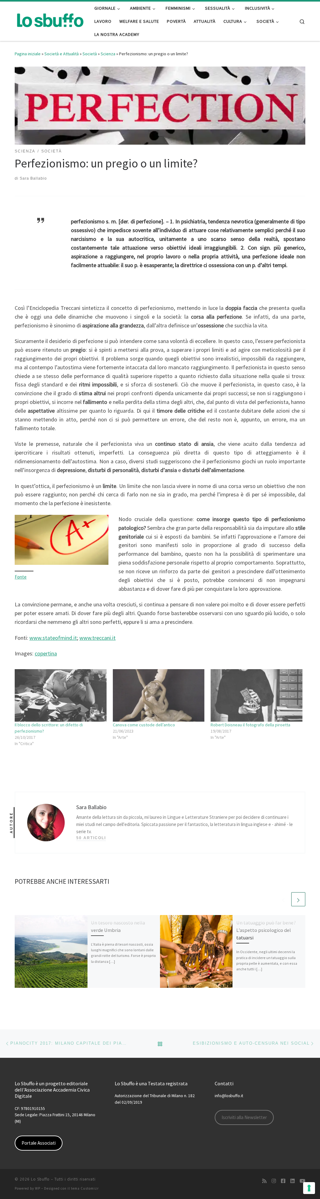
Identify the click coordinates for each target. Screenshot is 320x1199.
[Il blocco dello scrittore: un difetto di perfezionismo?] (61, 695)
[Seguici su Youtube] (302, 1181)
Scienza (108, 54)
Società (89, 54)
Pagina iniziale (28, 54)
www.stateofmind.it (53, 637)
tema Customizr (85, 1188)
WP (37, 1188)
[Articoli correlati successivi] (298, 899)
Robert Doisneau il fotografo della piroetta (250, 725)
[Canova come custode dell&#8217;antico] (159, 695)
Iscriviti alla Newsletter (244, 1117)
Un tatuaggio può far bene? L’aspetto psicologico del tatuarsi (266, 930)
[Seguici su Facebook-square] (283, 1181)
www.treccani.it (97, 637)
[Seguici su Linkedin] (292, 1181)
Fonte (21, 577)
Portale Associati (39, 1143)
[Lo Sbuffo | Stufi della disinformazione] (50, 20)
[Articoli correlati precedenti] (283, 899)
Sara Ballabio (33, 178)
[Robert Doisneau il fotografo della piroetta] (256, 695)
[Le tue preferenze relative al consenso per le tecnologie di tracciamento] (309, 1188)
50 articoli (91, 838)
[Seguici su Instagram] (274, 1181)
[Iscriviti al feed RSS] (264, 1181)
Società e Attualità (61, 54)
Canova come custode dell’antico (144, 725)
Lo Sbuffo (40, 1179)
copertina (46, 653)
